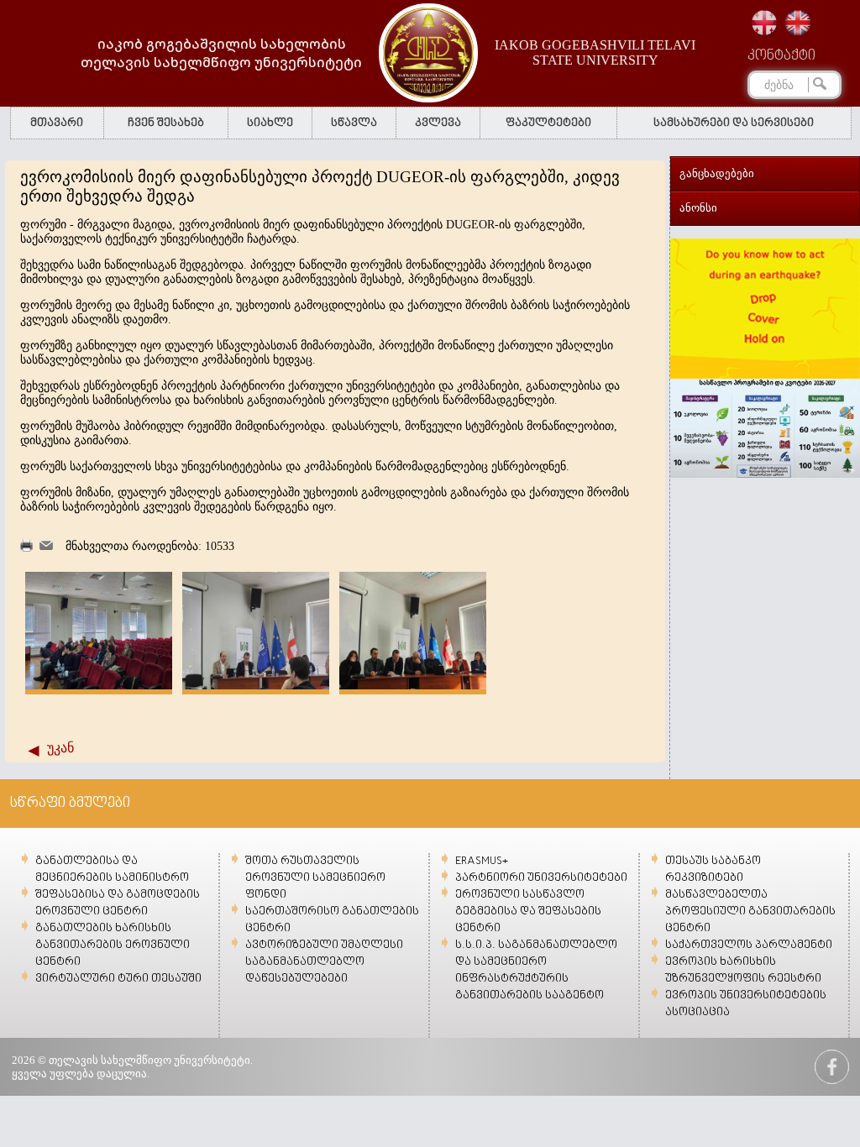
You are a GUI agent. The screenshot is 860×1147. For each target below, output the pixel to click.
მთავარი (56, 123)
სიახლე (270, 123)
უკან (60, 748)
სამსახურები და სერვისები (733, 123)
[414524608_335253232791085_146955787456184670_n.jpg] (412, 685)
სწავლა (354, 123)
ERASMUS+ (481, 861)
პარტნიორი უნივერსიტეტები (541, 878)
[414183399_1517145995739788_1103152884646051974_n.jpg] (255, 685)
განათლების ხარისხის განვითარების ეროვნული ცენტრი (112, 945)
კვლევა (438, 123)
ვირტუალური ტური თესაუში (118, 979)
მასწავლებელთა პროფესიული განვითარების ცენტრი (750, 911)
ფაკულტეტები (548, 123)
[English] (797, 22)
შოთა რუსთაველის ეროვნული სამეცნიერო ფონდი (315, 878)
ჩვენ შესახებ (166, 123)
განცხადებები (716, 173)
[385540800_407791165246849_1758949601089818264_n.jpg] (98, 685)
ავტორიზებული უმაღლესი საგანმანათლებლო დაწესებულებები (324, 962)
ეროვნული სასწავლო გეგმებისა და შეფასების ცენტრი (528, 911)
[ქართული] (764, 22)
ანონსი (698, 208)
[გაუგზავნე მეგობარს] (46, 546)
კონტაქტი (781, 56)
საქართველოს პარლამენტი (748, 945)
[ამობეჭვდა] (26, 548)
